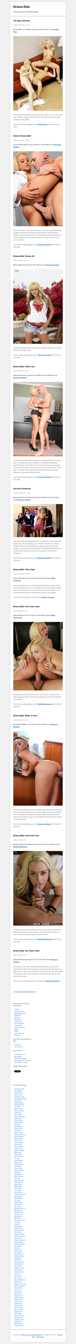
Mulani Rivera (18, 1304)
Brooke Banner (19, 1254)
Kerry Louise (18, 1095)
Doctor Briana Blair (22, 136)
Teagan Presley (19, 1234)
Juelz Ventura (18, 1160)
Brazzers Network (20, 378)
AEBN (16, 1031)
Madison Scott (18, 1212)
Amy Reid (17, 1222)
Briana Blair (21, 6)
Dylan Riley (17, 1232)
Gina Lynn (17, 1274)
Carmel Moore (18, 1270)
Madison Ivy (18, 1294)
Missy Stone (18, 1204)
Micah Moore (18, 1210)
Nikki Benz (17, 1172)
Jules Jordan (18, 1021)
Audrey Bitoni (18, 1126)
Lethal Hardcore (19, 1033)
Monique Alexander (20, 1099)
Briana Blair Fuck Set (20, 1062)
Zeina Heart (18, 1246)
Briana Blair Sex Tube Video (26, 951)
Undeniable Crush (20, 1054)
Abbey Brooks (18, 1093)
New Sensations (19, 1023)
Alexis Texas (18, 1115)
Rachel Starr (18, 1186)
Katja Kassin (18, 1174)
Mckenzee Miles (19, 1105)
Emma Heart (18, 1305)
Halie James (18, 1250)
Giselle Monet (18, 1202)
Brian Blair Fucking (20, 1058)
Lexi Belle (17, 1107)
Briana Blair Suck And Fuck (26, 835)
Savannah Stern (19, 1180)
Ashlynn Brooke (19, 1089)
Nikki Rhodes (18, 1198)
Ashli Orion (17, 1218)
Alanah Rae (18, 1282)
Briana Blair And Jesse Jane (26, 606)
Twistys (16, 1009)
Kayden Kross (18, 1109)
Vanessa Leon (18, 1156)
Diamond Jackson (19, 1236)
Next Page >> (31, 992)
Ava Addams (18, 1091)
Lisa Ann (17, 1224)
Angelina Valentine (20, 1240)
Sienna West (18, 1144)
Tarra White (17, 1166)
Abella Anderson (19, 1298)
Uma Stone (17, 1190)
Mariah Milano (18, 1323)
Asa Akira (17, 1248)
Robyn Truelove (19, 1315)
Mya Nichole (18, 1216)
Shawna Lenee (19, 1319)
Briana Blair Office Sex (24, 366)
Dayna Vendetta (19, 1150)
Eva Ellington (18, 1196)
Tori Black (17, 1124)
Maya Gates (18, 1184)
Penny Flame (18, 1264)
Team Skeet (18, 1025)
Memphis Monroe (19, 1208)
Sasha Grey (18, 1300)
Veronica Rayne (19, 1230)
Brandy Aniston (19, 1136)
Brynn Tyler (17, 1278)
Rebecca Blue (18, 1309)
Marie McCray (18, 1182)
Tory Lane (17, 1200)
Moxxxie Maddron (19, 1280)
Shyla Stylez (18, 1154)
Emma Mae (17, 1266)
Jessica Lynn (18, 1302)
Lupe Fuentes (18, 1148)
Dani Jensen (18, 1276)
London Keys (18, 1226)
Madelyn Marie (19, 1164)
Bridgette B (17, 1321)
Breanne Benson (19, 1244)
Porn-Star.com (18, 1047)
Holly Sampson (19, 1103)
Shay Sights (18, 1162)
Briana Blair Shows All (23, 256)
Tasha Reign (18, 1188)
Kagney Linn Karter (20, 1284)
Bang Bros (17, 1019)
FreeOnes (17, 1045)
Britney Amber (18, 1138)
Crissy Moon (18, 1228)
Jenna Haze (18, 1292)
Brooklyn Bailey (19, 1256)
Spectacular (18, 1056)
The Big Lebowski (21, 21)
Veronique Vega (19, 1097)
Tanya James (18, 1214)
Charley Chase (19, 1272)
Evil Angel (17, 1035)
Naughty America (19, 1027)
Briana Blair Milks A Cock (25, 716)
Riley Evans (18, 1152)
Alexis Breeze (18, 1176)
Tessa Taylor (18, 1168)
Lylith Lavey (18, 1113)
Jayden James (18, 1132)
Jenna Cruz (17, 1290)
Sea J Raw (17, 1206)
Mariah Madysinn (19, 1286)
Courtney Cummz (19, 1116)
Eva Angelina (18, 1252)
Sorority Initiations (22, 489)
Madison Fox (18, 1311)
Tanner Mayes (18, 1142)
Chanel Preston (19, 1325)
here (30, 124)
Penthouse (17, 1015)
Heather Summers (20, 1194)
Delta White (17, 1313)
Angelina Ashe (18, 1122)
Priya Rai (17, 1178)
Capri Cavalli (18, 1140)
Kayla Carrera (18, 1192)
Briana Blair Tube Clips (24, 569)
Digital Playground (20, 847)
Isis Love (17, 1158)
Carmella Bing (18, 1242)
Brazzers (17, 1017)
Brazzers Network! (52, 981)
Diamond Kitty (18, 1307)
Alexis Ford (17, 1238)
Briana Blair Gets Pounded (22, 1060)
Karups (16, 1029)
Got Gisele (17, 1130)
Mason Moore (18, 1288)
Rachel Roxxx (18, 1128)
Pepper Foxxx (18, 1296)
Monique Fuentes (19, 1220)
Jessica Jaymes (19, 1262)
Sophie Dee (18, 1118)
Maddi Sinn (17, 1258)
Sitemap (59, 1335)
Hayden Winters (19, 1170)
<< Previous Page (19, 992)
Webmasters (40, 1337)
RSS (33, 1337)
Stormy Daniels (19, 1111)
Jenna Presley (18, 1146)
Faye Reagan (18, 1120)
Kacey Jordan (18, 1317)
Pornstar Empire (19, 1011)
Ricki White (17, 1260)
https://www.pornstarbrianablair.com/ (32, 1335)
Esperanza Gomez (20, 1134)
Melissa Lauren (19, 1268)
